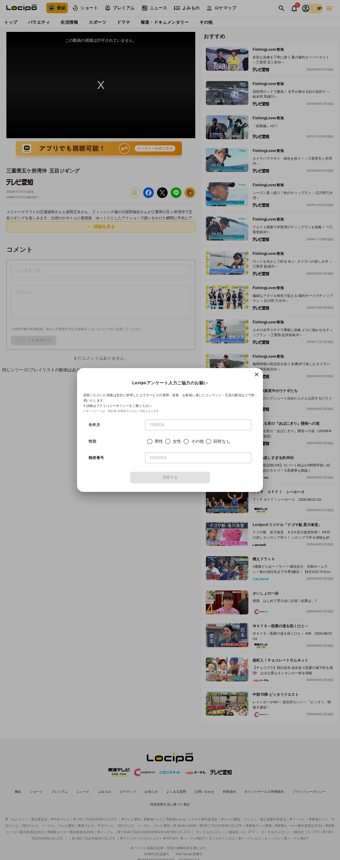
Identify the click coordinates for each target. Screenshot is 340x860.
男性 (159, 441)
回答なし (222, 441)
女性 (177, 441)
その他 (197, 441)
